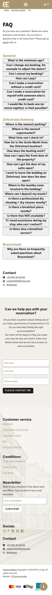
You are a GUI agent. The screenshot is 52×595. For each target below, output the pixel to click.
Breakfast (8, 424)
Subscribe (12, 509)
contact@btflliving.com (18, 281)
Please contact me (18, 391)
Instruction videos (12, 436)
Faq (5, 441)
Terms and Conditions (14, 461)
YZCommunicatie (19, 577)
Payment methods (12, 447)
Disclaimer (8, 473)
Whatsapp (11, 285)
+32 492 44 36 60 (15, 277)
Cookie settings (10, 570)
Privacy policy (10, 467)
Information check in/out (15, 430)
